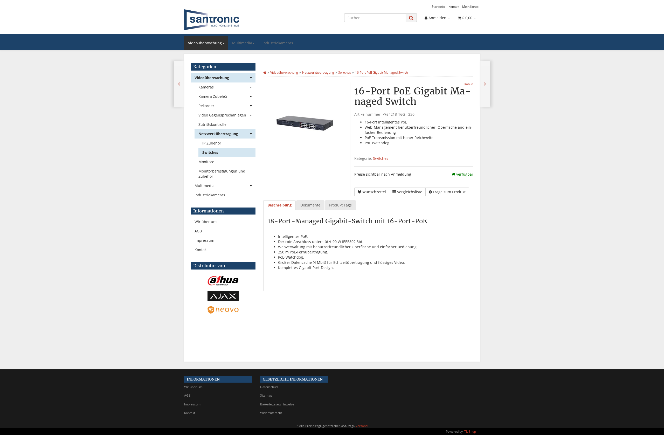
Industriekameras (277, 42)
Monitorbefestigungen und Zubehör (221, 174)
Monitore (206, 161)
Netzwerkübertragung (218, 133)
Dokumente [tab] (310, 205)
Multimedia (242, 42)
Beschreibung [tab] (279, 205)
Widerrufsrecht (271, 413)
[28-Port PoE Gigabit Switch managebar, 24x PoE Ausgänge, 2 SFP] (485, 84)
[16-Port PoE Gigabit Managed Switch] (179, 84)
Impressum (204, 240)
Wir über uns (206, 221)
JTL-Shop (470, 431)
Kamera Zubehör (213, 96)
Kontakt (453, 6)
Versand (362, 426)
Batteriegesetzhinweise (277, 404)
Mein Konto (470, 6)
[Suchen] (411, 17)
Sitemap (266, 395)
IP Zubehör (211, 143)
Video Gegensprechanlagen (222, 115)
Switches (380, 158)
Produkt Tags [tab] (340, 205)
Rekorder (206, 105)
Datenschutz (269, 387)
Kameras (206, 87)
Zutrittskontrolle (212, 124)
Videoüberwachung (205, 42)
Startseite (439, 6)
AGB (198, 231)
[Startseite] (264, 72)
